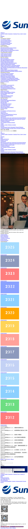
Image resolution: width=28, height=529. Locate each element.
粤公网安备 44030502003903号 (17, 526)
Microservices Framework (6, 117)
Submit (15, 471)
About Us (3, 32)
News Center (20, 33)
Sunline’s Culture (4, 124)
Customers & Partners (5, 121)
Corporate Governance (5, 128)
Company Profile (4, 33)
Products (2, 140)
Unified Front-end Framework (15, 119)
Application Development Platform (18, 117)
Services (6, 140)
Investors (2, 126)
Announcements (4, 127)
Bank (2, 137)
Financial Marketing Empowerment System (13, 119)
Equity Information (11, 127)
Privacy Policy (9, 527)
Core (2, 478)
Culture (2, 123)
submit (2, 465)
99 (11, 459)
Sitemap (14, 527)
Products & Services (5, 81)
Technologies (3, 116)
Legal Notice (3, 527)
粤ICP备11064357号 (5, 526)
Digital (4, 478)
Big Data (8, 478)
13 (9, 459)
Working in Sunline (12, 124)
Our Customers (4, 122)
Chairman (15, 33)
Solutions (2, 36)
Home (2, 459)
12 (8, 459)
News (18, 474)
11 (7, 459)
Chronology (10, 33)
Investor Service (13, 128)
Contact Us (22, 474)
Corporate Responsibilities (6, 481)
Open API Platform (4, 119)
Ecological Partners (11, 122)
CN (1, 132)
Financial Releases (19, 127)
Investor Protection (21, 128)
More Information (4, 480)
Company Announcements (17, 481)
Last (13, 459)
